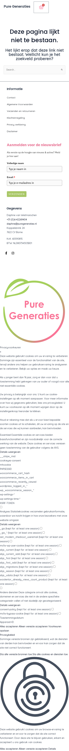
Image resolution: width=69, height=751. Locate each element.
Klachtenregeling (16, 117)
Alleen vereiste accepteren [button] (33, 626)
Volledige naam (15, 163)
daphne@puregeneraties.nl (22, 223)
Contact (11, 97)
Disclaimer (12, 131)
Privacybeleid (7, 634)
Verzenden (17, 194)
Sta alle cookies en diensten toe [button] (50, 654)
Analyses (5, 511)
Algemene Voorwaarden (20, 104)
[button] (62, 10)
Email (11, 177)
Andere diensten (9, 592)
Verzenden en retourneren (21, 111)
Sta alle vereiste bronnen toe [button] (16, 654)
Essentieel (5, 434)
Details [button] (52, 748)
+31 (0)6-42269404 (17, 219)
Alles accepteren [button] (9, 626)
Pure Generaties (17, 6)
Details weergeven (10, 451)
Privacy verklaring (16, 124)
